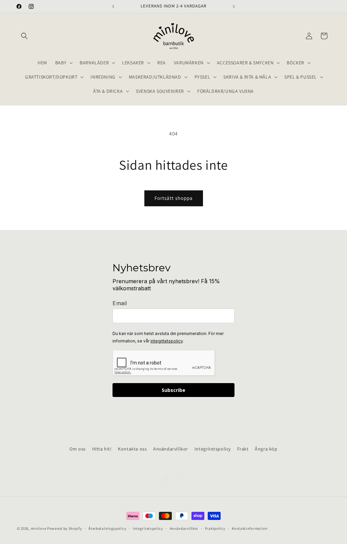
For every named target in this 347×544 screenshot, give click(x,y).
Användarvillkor (170, 449)
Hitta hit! (102, 449)
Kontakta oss (132, 449)
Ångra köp (266, 449)
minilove (38, 528)
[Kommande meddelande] (233, 6)
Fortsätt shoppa (174, 198)
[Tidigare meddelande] (113, 6)
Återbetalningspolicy (107, 528)
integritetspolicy (166, 340)
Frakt (243, 449)
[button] (24, 35)
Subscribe (173, 390)
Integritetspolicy (213, 449)
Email (120, 303)
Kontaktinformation (250, 528)
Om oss (77, 449)
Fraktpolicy (215, 528)
